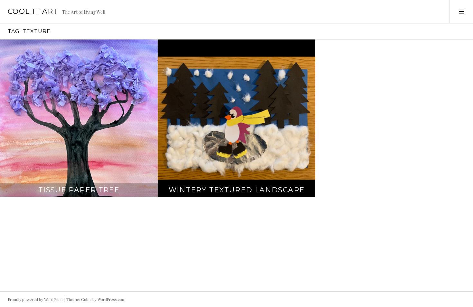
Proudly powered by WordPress (35, 299)
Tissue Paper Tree (78, 190)
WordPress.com (111, 299)
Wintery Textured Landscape (237, 190)
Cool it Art (33, 11)
